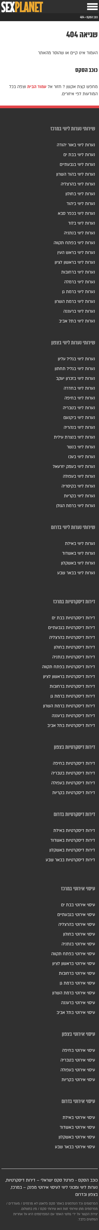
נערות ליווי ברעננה (79, 311)
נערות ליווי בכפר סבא (76, 213)
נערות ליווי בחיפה (79, 398)
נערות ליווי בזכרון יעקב (75, 378)
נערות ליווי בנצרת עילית (74, 437)
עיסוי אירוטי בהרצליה (76, 924)
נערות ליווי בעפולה (79, 476)
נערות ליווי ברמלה (79, 282)
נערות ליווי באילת (80, 543)
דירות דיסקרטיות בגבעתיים (71, 628)
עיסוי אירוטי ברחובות (77, 973)
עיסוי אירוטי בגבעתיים (76, 915)
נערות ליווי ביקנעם (79, 418)
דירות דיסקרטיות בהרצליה (72, 637)
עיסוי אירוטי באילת (79, 1117)
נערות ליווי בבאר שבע (76, 573)
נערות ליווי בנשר (81, 447)
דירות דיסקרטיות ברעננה (73, 716)
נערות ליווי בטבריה (79, 408)
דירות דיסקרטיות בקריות (73, 793)
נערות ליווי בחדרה (79, 388)
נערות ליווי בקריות (79, 496)
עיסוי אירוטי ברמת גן (77, 983)
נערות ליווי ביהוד (81, 204)
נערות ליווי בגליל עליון (76, 359)
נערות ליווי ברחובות (78, 272)
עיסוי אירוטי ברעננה (78, 1003)
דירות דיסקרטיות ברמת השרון (69, 706)
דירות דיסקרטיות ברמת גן (72, 696)
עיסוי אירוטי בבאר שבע (75, 1147)
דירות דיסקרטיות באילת (74, 830)
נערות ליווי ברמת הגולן (75, 506)
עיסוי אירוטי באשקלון (77, 1137)
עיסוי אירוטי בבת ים (78, 905)
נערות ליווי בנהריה (79, 427)
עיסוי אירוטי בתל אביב (75, 1012)
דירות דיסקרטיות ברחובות (72, 686)
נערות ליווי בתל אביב (77, 321)
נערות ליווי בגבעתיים (77, 164)
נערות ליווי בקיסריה (78, 486)
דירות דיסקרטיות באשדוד (72, 840)
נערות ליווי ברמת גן (78, 292)
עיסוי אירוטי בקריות (78, 1080)
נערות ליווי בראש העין (76, 253)
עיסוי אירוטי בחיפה (78, 1050)
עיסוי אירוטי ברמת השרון (73, 993)
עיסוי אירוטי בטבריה (77, 1060)
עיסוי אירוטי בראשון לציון (73, 964)
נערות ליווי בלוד (81, 223)
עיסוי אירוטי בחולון (79, 934)
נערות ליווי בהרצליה (78, 184)
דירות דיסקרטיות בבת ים (73, 618)
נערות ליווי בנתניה (79, 233)
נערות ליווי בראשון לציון (75, 262)
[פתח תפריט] (92, 6)
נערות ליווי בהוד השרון (75, 174)
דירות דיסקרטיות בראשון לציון (69, 677)
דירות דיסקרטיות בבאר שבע (70, 860)
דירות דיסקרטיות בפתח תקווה (68, 667)
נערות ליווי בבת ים (79, 155)
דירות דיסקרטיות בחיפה (74, 763)
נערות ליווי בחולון (80, 194)
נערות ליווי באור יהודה (76, 145)
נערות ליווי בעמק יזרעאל (74, 467)
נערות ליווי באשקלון (78, 563)
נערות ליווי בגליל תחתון (75, 369)
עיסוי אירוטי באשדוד (77, 1127)
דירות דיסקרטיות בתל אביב (71, 725)
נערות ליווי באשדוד (78, 553)
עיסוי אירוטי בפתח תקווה (73, 954)
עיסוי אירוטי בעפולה (77, 1070)
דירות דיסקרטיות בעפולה (73, 783)
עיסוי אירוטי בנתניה (78, 944)
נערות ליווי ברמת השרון (75, 301)
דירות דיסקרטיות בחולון (74, 647)
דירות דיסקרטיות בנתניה (73, 657)
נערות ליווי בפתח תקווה (74, 243)
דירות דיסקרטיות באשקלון (72, 850)
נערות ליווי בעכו (81, 457)
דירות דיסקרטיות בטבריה (73, 773)
